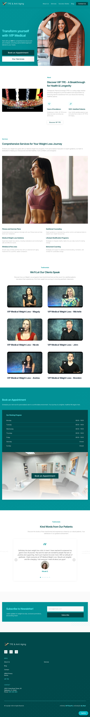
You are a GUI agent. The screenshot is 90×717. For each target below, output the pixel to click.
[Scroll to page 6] (49, 577)
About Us (7, 662)
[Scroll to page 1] (40, 577)
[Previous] (16, 559)
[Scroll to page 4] (46, 577)
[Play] (25, 296)
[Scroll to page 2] (42, 577)
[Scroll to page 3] (44, 577)
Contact (6, 669)
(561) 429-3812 (13, 692)
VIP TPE (6, 679)
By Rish (83, 706)
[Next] (74, 559)
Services (46, 662)
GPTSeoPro (69, 706)
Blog (5, 666)
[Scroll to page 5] (48, 577)
